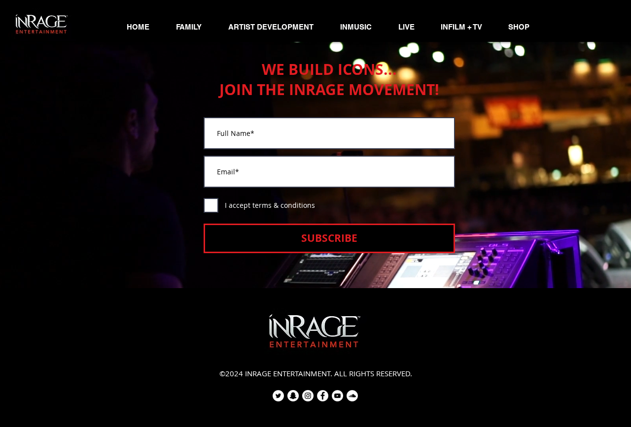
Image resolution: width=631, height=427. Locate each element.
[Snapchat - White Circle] (293, 395)
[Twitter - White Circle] (278, 395)
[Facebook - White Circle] (322, 395)
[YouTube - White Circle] (337, 395)
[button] (189, 27)
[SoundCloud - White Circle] (352, 395)
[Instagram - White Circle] (308, 395)
